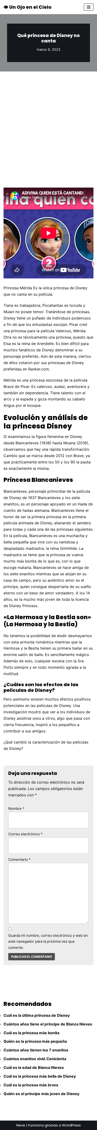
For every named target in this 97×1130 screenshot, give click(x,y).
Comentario (19, 859)
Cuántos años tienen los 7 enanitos (36, 1050)
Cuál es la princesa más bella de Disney (40, 1076)
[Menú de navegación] (88, 7)
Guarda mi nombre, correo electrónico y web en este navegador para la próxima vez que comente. (48, 941)
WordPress (71, 1125)
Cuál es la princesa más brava (31, 1085)
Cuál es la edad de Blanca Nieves (34, 1067)
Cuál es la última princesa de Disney (37, 1015)
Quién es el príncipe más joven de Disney (41, 1093)
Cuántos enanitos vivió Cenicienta (35, 1058)
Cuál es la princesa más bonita (31, 1032)
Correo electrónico (25, 834)
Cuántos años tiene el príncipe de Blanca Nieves (48, 1024)
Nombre (16, 808)
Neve (20, 1125)
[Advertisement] (48, 122)
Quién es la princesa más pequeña (35, 1041)
